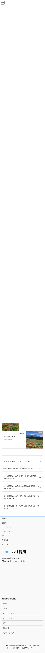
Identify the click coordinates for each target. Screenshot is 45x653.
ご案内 (4, 523)
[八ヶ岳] (34, 440)
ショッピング (6, 531)
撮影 (3, 536)
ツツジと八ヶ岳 (9, 437)
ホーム (4, 518)
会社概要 (5, 540)
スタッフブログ (7, 544)
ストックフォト (7, 527)
